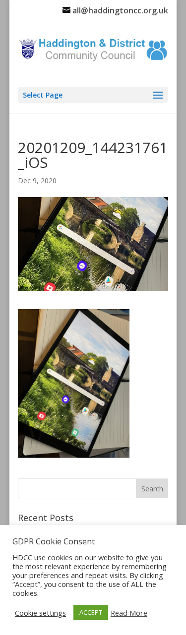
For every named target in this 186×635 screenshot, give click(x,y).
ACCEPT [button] (90, 612)
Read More (129, 612)
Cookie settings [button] (40, 612)
